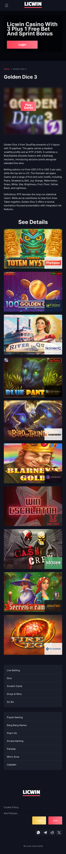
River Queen (33, 339)
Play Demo (28, 106)
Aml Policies (10, 813)
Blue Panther (33, 381)
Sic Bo (10, 701)
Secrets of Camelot (33, 596)
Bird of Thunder (33, 424)
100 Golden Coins (33, 296)
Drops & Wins (14, 694)
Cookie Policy (11, 807)
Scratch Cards (14, 686)
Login (22, 44)
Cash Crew (33, 553)
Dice (9, 678)
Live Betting (13, 670)
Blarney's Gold (33, 467)
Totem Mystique (33, 253)
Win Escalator (33, 510)
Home (7, 69)
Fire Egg (33, 639)
